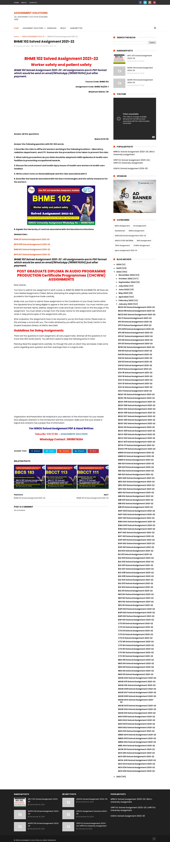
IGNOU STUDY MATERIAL (124, 240)
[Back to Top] (154, 839)
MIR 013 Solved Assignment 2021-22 (135, 500)
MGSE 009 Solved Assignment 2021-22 (137, 689)
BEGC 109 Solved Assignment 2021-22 (136, 401)
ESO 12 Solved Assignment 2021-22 (135, 387)
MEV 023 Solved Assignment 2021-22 (136, 485)
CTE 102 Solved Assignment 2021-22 (136, 652)
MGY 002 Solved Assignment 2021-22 (136, 514)
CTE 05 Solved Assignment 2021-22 (135, 623)
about (24, 2)
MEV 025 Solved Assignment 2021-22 (136, 478)
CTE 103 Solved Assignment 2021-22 (136, 649)
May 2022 (124, 293)
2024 (119, 264)
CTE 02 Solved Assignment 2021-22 (135, 634)
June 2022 (124, 289)
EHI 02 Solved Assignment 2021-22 (135, 365)
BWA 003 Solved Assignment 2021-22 (136, 525)
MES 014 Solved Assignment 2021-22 (136, 663)
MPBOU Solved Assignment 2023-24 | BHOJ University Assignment (134, 153)
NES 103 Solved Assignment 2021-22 (136, 598)
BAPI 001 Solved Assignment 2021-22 (136, 616)
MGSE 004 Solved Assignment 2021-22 (136, 700)
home (16, 2)
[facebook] (140, 2)
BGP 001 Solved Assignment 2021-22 (136, 547)
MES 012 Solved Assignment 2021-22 (136, 670)
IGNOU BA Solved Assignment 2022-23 (130, 236)
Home (16, 28)
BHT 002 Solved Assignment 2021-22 (136, 532)
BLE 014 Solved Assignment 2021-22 (135, 579)
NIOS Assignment (144, 240)
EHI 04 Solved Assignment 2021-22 (135, 358)
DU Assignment (139, 226)
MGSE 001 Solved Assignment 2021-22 (137, 713)
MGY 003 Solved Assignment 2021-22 (136, 510)
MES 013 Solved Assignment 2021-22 (136, 667)
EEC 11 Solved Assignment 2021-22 (135, 318)
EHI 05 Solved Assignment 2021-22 (135, 354)
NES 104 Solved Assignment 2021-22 (136, 594)
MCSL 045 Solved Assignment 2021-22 (137, 760)
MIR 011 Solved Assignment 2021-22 (135, 507)
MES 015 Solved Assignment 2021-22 (136, 659)
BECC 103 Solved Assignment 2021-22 (136, 441)
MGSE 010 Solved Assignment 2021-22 (137, 685)
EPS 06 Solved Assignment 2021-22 (135, 340)
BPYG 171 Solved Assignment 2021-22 (136, 445)
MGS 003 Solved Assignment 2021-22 (136, 724)
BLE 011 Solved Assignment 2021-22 (135, 590)
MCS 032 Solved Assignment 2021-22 (136, 771)
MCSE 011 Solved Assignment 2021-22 (136, 749)
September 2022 (127, 282)
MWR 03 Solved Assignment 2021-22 (136, 452)
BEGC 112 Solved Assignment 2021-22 (136, 394)
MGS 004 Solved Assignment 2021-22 (136, 720)
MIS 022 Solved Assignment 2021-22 (136, 470)
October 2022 (126, 278)
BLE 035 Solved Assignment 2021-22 (136, 576)
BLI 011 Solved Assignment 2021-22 (135, 554)
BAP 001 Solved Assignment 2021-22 (136, 619)
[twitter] (145, 2)
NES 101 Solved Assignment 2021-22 (135, 605)
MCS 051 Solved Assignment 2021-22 (136, 756)
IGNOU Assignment (136, 231)
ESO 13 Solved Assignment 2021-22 (135, 383)
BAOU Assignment (122, 226)
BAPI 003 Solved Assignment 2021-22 (136, 609)
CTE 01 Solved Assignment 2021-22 (135, 638)
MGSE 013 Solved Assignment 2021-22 (136, 681)
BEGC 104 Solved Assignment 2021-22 (136, 409)
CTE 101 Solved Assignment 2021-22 (135, 656)
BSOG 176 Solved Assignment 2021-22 (136, 449)
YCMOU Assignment (141, 245)
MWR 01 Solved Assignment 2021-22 (136, 459)
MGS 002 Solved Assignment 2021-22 (136, 727)
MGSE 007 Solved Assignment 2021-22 (137, 692)
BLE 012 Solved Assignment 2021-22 (135, 587)
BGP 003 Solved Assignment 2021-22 (136, 540)
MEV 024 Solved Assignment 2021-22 (136, 481)
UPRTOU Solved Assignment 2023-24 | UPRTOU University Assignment (131, 161)
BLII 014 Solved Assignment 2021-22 (135, 550)
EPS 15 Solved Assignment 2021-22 (135, 321)
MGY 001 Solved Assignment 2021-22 (136, 518)
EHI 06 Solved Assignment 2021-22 (135, 350)
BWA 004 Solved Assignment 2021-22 (136, 521)
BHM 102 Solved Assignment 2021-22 (32, 249)
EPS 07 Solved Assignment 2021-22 (135, 336)
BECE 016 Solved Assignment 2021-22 (136, 310)
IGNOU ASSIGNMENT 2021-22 (33, 36)
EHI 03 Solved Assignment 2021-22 (135, 361)
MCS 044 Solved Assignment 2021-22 (136, 764)
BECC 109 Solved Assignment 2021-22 (136, 430)
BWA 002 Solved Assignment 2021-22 (136, 529)
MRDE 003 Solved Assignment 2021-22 (137, 738)
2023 (119, 268)
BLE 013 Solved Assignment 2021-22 (135, 583)
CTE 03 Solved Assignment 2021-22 (135, 630)
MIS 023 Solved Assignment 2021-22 (136, 467)
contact (33, 2)
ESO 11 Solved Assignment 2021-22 (135, 391)
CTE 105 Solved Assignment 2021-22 (136, 641)
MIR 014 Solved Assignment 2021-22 (135, 496)
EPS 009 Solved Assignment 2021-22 (136, 329)
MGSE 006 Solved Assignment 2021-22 (137, 696)
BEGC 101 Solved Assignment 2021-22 (136, 427)
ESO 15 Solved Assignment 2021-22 (135, 376)
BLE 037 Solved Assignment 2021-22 (136, 569)
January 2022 (126, 304)
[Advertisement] (107, 17)
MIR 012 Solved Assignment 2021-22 (135, 503)
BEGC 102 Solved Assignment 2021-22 (136, 423)
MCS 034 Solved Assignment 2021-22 (136, 767)
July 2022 (124, 286)
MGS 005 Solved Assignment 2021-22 (136, 716)
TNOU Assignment (122, 245)
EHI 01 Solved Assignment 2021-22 (135, 369)
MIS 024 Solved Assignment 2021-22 (136, 463)
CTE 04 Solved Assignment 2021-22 (135, 627)
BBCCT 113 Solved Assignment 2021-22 (57, 481)
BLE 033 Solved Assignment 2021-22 (136, 558)
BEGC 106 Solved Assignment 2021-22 (136, 420)
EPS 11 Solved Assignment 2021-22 (134, 325)
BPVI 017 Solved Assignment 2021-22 (32, 254)
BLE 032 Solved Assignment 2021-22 (136, 561)
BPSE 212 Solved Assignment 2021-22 (136, 347)
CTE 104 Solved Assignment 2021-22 (136, 645)
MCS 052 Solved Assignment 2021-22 (136, 753)
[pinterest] (154, 2)
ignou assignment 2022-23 (126, 250)
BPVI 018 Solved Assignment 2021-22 (32, 244)
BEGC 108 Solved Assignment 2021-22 (136, 412)
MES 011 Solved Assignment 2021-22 (135, 674)
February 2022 (126, 300)
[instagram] (149, 2)
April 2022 (124, 296)
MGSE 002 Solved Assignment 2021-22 (137, 709)
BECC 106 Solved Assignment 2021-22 (136, 434)
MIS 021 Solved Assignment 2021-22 (135, 474)
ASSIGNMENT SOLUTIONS (31, 13)
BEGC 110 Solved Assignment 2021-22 (136, 398)
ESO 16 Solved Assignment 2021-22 (135, 372)
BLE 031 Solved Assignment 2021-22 (135, 565)
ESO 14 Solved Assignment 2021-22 (135, 380)
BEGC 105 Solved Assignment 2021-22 (136, 405)
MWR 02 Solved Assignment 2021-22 (136, 456)
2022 (119, 271)
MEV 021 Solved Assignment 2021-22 (136, 492)
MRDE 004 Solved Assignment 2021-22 (137, 734)
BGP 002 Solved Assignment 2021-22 (136, 543)
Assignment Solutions (33, 28)
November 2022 (127, 275)
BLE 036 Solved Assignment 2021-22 (136, 572)
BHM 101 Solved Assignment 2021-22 (32, 239)
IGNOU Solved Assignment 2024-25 (130, 168)
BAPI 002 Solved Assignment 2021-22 (136, 612)
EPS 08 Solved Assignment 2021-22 (135, 332)
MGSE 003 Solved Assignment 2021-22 (137, 705)
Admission (51, 28)
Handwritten (76, 28)
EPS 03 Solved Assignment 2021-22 (135, 343)
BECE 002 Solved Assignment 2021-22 (136, 314)
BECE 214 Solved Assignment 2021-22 (136, 307)
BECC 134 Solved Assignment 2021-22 (136, 438)
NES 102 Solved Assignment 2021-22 (136, 601)
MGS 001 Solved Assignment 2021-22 (136, 731)
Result (63, 28)
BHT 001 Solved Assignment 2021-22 (136, 536)
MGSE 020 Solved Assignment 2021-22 (137, 678)
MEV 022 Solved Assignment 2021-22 (136, 489)
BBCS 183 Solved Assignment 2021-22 (29, 481)
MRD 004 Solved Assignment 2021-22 (136, 745)
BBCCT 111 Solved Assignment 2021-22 (89, 481)
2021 (118, 776)
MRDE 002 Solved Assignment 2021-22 (137, 742)
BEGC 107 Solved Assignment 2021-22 (136, 416)
